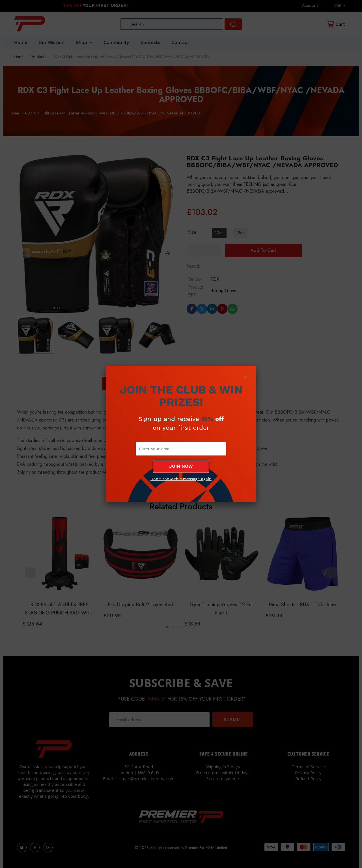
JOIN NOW (181, 466)
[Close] (245, 377)
